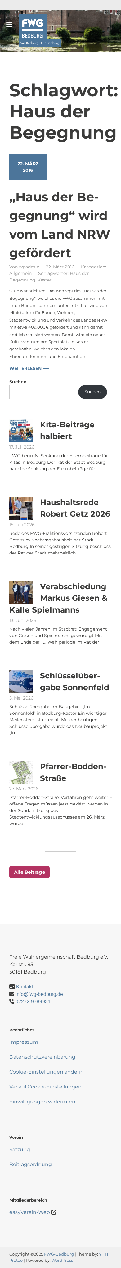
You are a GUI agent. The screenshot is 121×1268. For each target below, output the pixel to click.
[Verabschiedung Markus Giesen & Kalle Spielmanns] (21, 592)
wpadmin (29, 267)
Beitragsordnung (30, 1164)
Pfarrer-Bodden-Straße (73, 772)
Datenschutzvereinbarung (42, 1057)
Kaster (45, 280)
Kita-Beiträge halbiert (67, 430)
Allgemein (20, 273)
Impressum (23, 1042)
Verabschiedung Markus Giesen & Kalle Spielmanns (58, 598)
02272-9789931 (33, 1001)
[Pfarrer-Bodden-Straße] (21, 772)
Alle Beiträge (29, 872)
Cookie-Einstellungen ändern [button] (46, 1072)
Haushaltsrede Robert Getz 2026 (75, 508)
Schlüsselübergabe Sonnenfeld (74, 681)
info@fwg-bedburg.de (39, 994)
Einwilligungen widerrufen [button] (42, 1102)
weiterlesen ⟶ (29, 368)
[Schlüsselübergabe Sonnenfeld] (21, 681)
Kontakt (24, 986)
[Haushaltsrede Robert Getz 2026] (21, 508)
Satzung (19, 1149)
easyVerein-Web (29, 1212)
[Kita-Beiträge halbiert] (21, 430)
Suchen (18, 382)
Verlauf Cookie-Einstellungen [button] (45, 1087)
